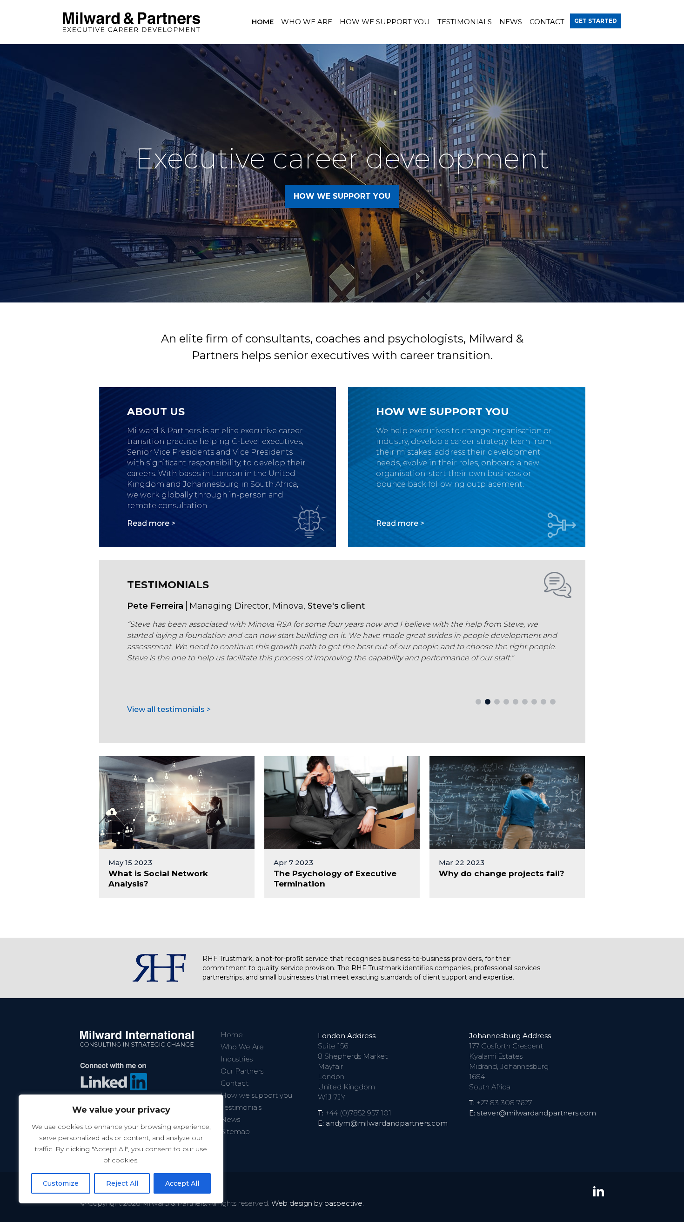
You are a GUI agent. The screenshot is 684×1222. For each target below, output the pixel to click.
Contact (547, 21)
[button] (478, 702)
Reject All (122, 1183)
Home (263, 21)
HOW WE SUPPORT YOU (342, 196)
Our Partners (242, 1071)
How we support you (385, 21)
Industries (237, 1058)
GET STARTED (595, 20)
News (510, 21)
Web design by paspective (316, 1203)
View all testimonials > (169, 709)
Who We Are (306, 21)
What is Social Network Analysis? (158, 878)
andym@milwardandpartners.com (387, 1123)
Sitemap (235, 1131)
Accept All (182, 1183)
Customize (61, 1183)
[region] (121, 1148)
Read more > (151, 523)
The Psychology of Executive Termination (335, 878)
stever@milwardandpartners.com (536, 1112)
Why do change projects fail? (501, 873)
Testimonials (464, 21)
